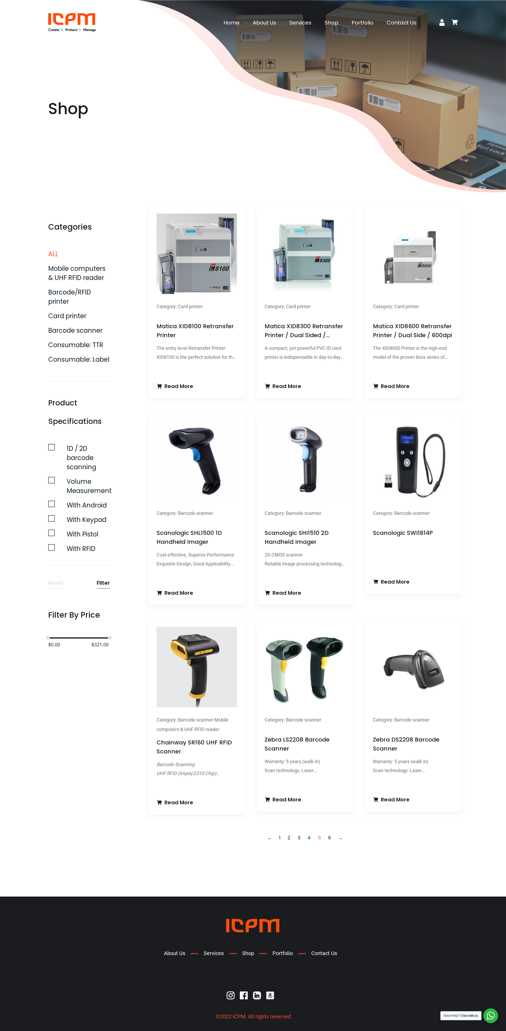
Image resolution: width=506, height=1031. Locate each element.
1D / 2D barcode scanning (81, 457)
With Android (87, 505)
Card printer (67, 316)
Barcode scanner (75, 330)
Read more (178, 386)
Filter (103, 583)
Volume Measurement (89, 486)
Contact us (401, 22)
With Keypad (86, 519)
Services (300, 22)
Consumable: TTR (75, 345)
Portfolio (362, 22)
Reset (56, 583)
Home (231, 22)
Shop (331, 22)
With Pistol (82, 534)
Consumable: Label (78, 359)
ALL (53, 254)
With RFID (81, 548)
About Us (264, 22)
